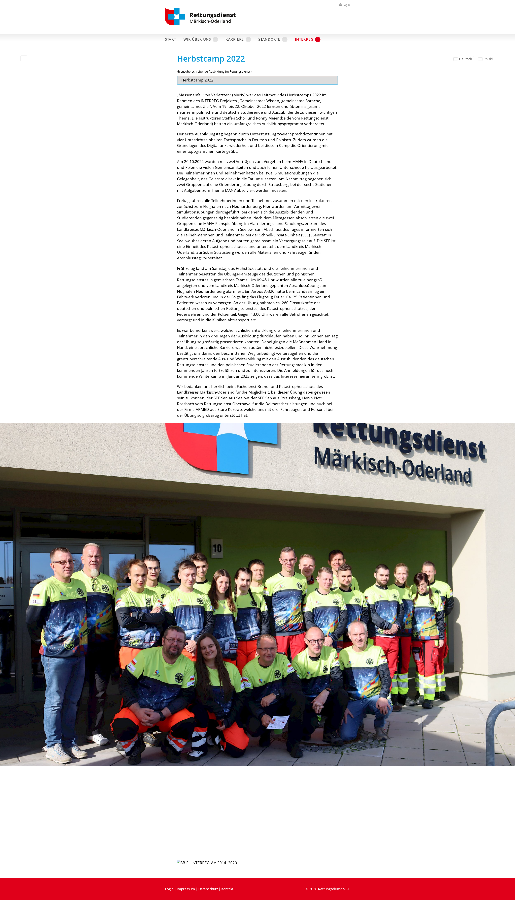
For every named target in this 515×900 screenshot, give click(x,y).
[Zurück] (24, 58)
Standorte (269, 39)
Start (170, 39)
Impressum (186, 889)
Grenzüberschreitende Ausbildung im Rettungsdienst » (214, 71)
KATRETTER (339, 39)
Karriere (235, 39)
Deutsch (465, 59)
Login (346, 5)
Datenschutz (208, 889)
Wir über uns (197, 39)
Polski (488, 59)
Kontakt (227, 889)
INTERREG (304, 39)
